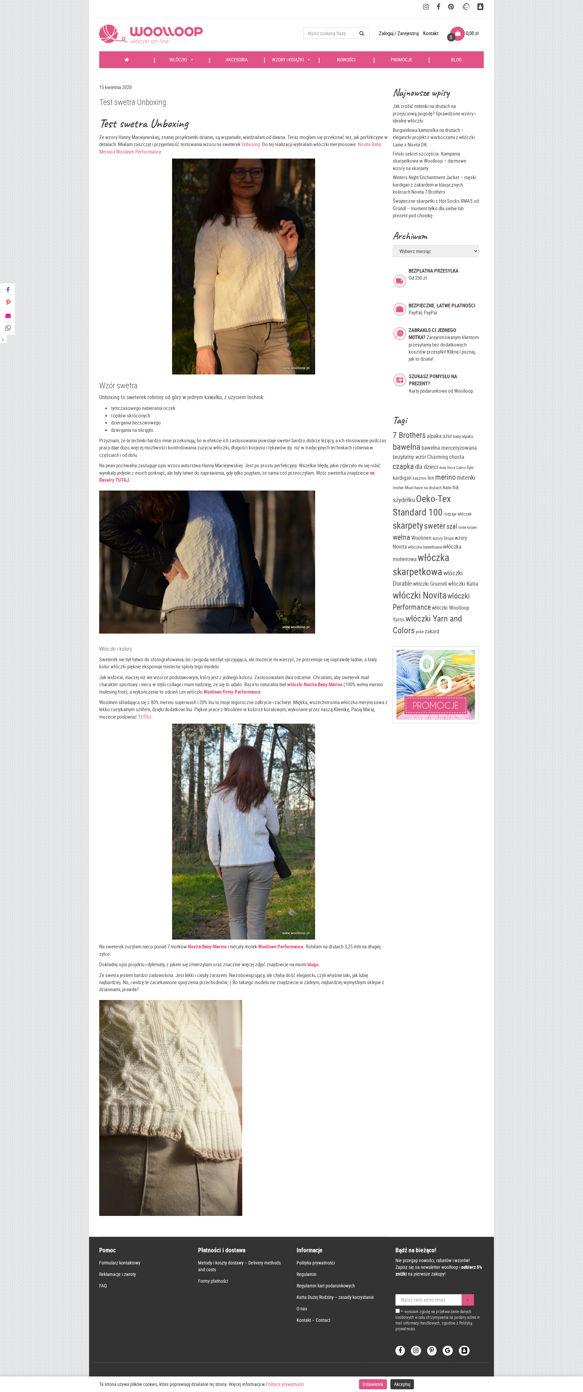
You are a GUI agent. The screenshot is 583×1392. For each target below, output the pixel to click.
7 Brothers (409, 434)
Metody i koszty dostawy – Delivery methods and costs (239, 1266)
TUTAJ (144, 716)
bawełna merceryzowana (449, 447)
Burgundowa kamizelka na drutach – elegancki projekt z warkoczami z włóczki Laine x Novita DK (434, 137)
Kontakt (430, 33)
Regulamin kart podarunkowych (326, 1285)
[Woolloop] (153, 34)
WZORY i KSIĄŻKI (288, 59)
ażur (447, 436)
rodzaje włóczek (458, 514)
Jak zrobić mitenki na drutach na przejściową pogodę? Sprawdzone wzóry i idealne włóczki (434, 113)
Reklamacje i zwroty (117, 1274)
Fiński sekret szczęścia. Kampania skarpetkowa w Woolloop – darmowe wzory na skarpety (429, 160)
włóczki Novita (419, 594)
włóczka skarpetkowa (421, 564)
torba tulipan (468, 527)
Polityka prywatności (316, 1262)
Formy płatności (213, 1281)
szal (451, 526)
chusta (456, 457)
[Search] (361, 33)
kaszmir (419, 478)
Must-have (414, 487)
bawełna (406, 446)
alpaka (434, 436)
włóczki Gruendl (430, 583)
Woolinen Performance (138, 151)
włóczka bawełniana (425, 547)
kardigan (402, 477)
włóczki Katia (463, 583)
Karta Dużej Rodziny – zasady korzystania (335, 1297)
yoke (420, 632)
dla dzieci (426, 466)
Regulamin (306, 1274)
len (430, 477)
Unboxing (251, 144)
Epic (470, 467)
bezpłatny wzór (409, 457)
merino (445, 477)
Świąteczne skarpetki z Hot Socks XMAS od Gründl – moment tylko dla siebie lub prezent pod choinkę (436, 208)
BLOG (456, 59)
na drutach (433, 487)
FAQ (103, 1285)
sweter (434, 525)
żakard (432, 631)
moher (398, 487)
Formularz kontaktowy (119, 1262)
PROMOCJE (401, 59)
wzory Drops (443, 538)
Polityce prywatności (285, 1384)
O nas (302, 1308)
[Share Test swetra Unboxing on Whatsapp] (7, 328)
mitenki (466, 477)
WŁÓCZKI (178, 59)
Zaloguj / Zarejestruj (399, 33)
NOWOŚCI (346, 59)
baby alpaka (463, 436)
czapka (403, 466)
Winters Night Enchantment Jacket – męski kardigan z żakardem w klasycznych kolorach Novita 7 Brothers (434, 184)
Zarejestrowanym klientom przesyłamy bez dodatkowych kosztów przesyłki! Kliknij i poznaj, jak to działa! (444, 344)
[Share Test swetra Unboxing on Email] (7, 315)
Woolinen (421, 537)
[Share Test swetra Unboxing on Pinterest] (7, 302)
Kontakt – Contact (313, 1320)
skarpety (408, 525)
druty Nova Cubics (452, 467)
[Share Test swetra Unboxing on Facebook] (7, 289)
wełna (401, 537)
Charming (437, 457)
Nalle (447, 487)
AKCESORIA (237, 59)
